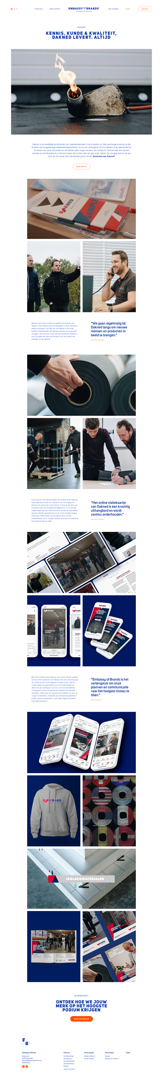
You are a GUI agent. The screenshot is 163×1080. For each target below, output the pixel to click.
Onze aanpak (54, 9)
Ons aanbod (113, 9)
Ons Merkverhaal (68, 1056)
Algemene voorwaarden (69, 1069)
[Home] (84, 9)
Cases (127, 9)
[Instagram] (26, 1066)
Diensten (107, 1056)
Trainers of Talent (89, 1058)
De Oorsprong (68, 1058)
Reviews (66, 1066)
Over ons (39, 9)
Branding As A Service (111, 1058)
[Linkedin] (23, 1066)
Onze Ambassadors (69, 1061)
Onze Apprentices (69, 1063)
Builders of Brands (89, 1056)
